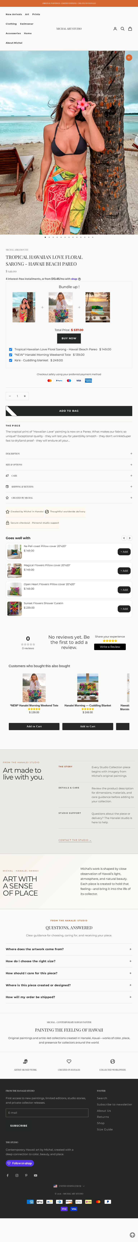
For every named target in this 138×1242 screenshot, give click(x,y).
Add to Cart (34, 726)
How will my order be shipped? (30, 997)
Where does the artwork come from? (35, 949)
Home (28, 33)
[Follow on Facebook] (7, 1175)
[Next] (129, 538)
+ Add (124, 551)
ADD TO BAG (69, 410)
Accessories (13, 33)
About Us (104, 1110)
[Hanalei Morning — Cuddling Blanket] (87, 687)
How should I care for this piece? (32, 973)
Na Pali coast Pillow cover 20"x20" (45, 546)
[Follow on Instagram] (17, 1175)
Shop (101, 1123)
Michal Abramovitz (17, 249)
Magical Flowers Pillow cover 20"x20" (47, 565)
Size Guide (105, 1129)
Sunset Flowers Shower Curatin (43, 603)
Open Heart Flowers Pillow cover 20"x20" (49, 584)
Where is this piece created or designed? (38, 985)
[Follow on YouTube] (35, 1175)
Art (27, 14)
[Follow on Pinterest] (26, 1175)
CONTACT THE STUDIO (75, 840)
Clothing (11, 23)
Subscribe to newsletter (114, 1104)
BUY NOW (69, 338)
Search (102, 1098)
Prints (36, 14)
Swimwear (26, 23)
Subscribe (18, 1125)
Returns (103, 1117)
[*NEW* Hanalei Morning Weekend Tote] (34, 687)
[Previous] (123, 538)
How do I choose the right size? (30, 961)
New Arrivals (14, 14)
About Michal (14, 42)
